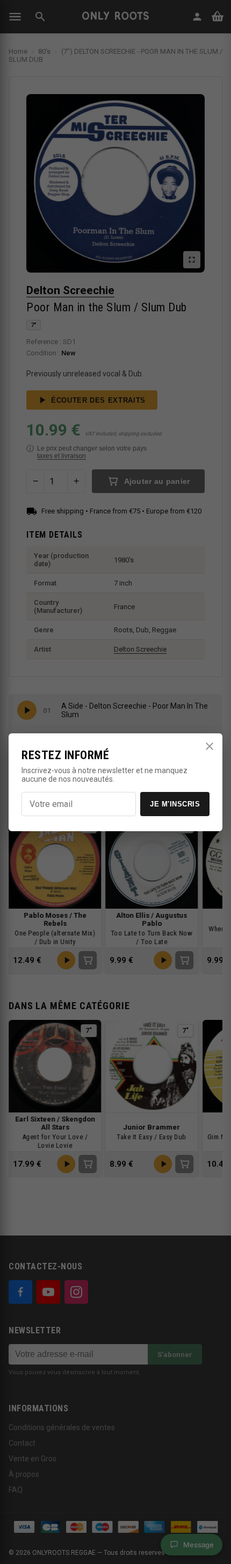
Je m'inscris (175, 804)
